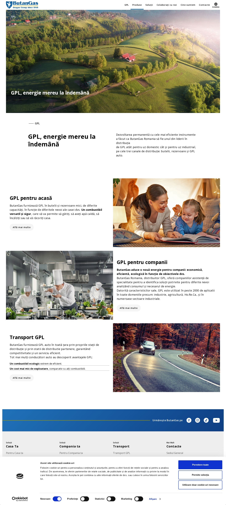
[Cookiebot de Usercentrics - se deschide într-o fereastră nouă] (19, 499)
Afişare (153, 499)
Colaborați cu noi (167, 4)
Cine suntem (188, 4)
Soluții (149, 4)
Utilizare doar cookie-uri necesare (200, 485)
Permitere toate (200, 464)
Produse (137, 4)
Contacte (204, 4)
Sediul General (175, 453)
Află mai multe (22, 227)
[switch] (84, 498)
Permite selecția (200, 475)
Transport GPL (121, 453)
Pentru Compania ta (71, 453)
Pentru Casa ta (14, 453)
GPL (127, 4)
